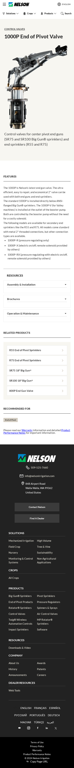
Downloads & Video (20, 647)
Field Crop (14, 546)
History (13, 669)
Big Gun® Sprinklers (20, 595)
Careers (41, 674)
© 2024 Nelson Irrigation (37, 758)
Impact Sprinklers (19, 629)
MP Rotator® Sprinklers (44, 621)
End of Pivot (10, 420)
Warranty (27, 430)
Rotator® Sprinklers (20, 607)
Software (42, 629)
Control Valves (14, 29)
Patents (41, 669)
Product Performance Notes (37, 754)
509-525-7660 (39, 467)
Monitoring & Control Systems (21, 560)
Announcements (18, 674)
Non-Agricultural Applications (46, 560)
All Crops (14, 577)
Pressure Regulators (48, 601)
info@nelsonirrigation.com (39, 475)
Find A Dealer (37, 518)
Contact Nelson (37, 507)
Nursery (13, 552)
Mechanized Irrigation (21, 540)
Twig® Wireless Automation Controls (20, 621)
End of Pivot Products (21, 601)
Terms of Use (37, 742)
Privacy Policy (37, 746)
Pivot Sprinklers (46, 595)
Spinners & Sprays (47, 607)
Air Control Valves (47, 613)
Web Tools (14, 690)
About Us (14, 663)
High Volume (44, 540)
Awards (41, 663)
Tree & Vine (43, 546)
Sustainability (45, 552)
